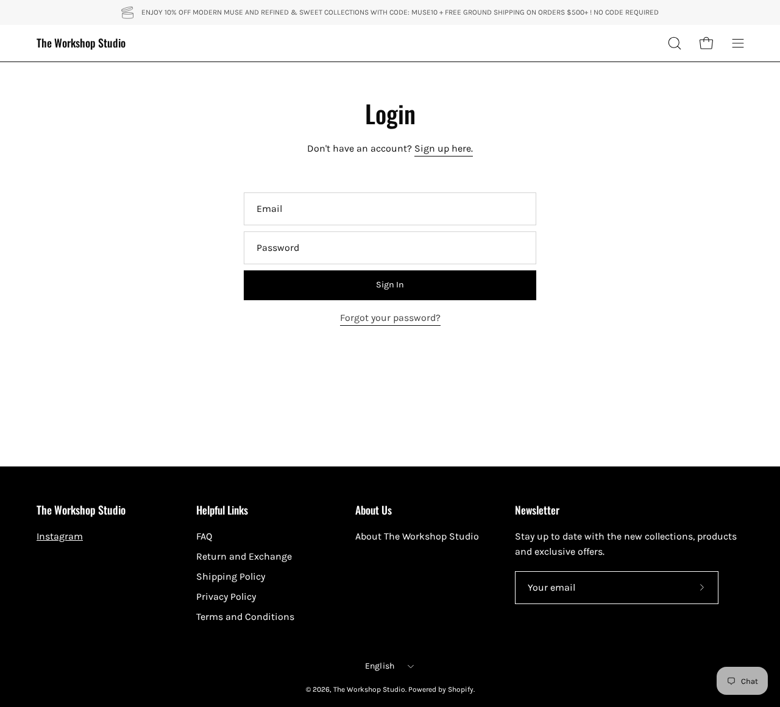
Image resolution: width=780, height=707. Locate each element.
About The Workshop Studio (417, 536)
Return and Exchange (244, 556)
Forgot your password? (390, 317)
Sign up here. (443, 148)
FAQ (204, 536)
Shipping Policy (230, 576)
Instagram (60, 536)
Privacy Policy (226, 596)
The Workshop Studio (81, 43)
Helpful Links (222, 509)
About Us (373, 509)
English (380, 666)
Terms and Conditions (245, 616)
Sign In (390, 285)
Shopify (460, 689)
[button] (674, 43)
